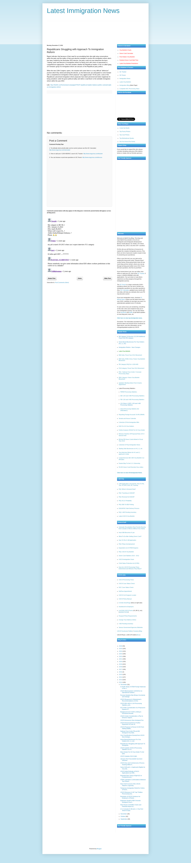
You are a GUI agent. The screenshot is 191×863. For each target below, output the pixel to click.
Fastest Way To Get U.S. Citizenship (129, 463)
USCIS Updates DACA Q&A (128, 756)
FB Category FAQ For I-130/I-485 (128, 364)
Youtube (135, 631)
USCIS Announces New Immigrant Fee (132, 720)
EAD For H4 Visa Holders (126, 426)
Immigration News (124, 78)
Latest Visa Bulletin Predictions (128, 63)
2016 (120, 672)
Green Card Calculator (126, 53)
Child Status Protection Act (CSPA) (129, 563)
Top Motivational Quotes (126, 138)
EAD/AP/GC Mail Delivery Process (129, 508)
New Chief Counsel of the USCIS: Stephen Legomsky (130, 784)
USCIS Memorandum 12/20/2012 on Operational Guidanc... (131, 691)
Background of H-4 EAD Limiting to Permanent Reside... (130, 712)
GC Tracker (122, 72)
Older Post (107, 278)
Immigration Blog (124, 85)
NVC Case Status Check (126, 587)
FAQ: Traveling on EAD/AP (127, 493)
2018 (120, 667)
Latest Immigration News (83, 10)
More (138, 635)
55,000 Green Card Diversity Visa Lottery (131, 467)
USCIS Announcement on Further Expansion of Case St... (130, 723)
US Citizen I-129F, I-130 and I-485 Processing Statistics (130, 404)
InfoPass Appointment (125, 591)
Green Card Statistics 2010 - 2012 (129, 555)
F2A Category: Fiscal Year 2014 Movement (131, 368)
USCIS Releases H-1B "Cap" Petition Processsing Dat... (131, 793)
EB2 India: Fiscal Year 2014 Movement (130, 355)
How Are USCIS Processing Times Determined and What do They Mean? (130, 568)
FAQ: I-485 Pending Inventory (127, 512)
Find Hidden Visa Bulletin (127, 57)
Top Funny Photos (124, 131)
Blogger (99, 849)
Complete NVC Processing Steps (129, 88)
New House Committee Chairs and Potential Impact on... (130, 805)
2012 (120, 682)
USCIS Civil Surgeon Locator (127, 595)
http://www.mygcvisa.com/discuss (92, 157)
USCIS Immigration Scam (126, 559)
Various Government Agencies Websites (131, 627)
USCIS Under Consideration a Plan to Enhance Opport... (131, 716)
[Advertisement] (95, 30)
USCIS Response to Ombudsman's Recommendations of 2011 (130, 700)
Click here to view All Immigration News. (129, 472)
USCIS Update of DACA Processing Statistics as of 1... (131, 748)
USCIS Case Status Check (127, 583)
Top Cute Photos (124, 135)
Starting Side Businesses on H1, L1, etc (130, 448)
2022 (120, 656)
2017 (120, 669)
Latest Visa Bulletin (125, 82)
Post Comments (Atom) (62, 282)
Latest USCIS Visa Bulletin (127, 516)
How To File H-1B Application (127, 540)
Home (80, 278)
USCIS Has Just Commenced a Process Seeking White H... (132, 763)
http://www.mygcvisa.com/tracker (93, 153)
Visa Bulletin (101, 843)
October (123, 816)
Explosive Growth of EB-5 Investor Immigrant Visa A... (130, 801)
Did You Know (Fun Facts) (127, 141)
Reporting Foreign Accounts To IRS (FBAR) (131, 414)
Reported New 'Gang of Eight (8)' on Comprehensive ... (131, 776)
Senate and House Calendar (127, 418)
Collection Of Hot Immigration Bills (129, 422)
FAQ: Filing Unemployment (127, 544)
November (124, 814)
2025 (120, 648)
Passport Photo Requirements (128, 616)
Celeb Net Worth (124, 128)
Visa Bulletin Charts (125, 50)
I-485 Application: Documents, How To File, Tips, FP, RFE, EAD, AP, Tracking (131, 484)
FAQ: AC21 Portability (125, 500)
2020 (120, 661)
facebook (123, 312)
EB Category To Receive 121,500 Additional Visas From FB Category (132, 337)
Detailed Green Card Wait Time (128, 60)
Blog (140, 631)
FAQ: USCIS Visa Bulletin (126, 552)
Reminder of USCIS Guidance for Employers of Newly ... (130, 797)
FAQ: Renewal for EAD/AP (126, 497)
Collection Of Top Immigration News (129, 445)
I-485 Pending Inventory (126, 623)
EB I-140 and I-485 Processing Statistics (132, 396)
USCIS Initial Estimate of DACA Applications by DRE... (129, 772)
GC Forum (122, 75)
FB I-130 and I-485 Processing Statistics (132, 399)
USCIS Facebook (122, 631)
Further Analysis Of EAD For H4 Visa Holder (132, 430)
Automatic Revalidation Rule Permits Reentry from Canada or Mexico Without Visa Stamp (132, 527)
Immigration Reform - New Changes (129, 347)
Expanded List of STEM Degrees (128, 548)
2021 (120, 659)
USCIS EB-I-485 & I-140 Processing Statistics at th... (131, 704)
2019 (120, 664)
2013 (120, 679)
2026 (120, 646)
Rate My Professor (110, 843)
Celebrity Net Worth (122, 843)
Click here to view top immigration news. (129, 318)
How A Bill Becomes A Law (127, 532)
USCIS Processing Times (126, 580)
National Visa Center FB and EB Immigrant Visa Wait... (130, 732)
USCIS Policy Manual (125, 599)
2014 (120, 677)
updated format (123, 612)
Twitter (130, 631)
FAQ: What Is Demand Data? (127, 489)
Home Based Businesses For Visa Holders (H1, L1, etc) (130, 740)
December (124, 684)
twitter (131, 312)
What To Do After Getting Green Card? (130, 536)
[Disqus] (79, 245)
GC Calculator (124, 290)
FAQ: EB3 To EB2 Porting (126, 504)
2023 (120, 654)
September (124, 819)
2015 (120, 674)
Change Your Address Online (127, 620)
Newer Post (51, 278)
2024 (120, 651)
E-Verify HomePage (125, 603)
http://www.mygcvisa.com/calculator (59, 150)
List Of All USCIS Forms (126, 610)
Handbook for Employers (126, 606)
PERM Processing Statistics (128, 392)
